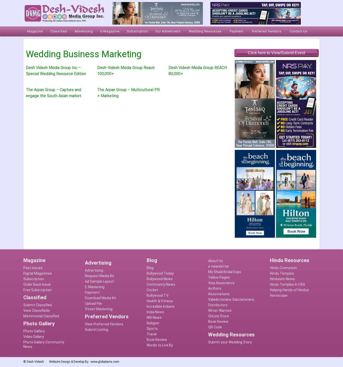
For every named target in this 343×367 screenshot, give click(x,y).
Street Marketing (98, 309)
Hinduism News (282, 279)
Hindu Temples (282, 273)
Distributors (217, 305)
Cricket (152, 290)
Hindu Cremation (283, 268)
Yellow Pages (219, 277)
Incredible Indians (161, 306)
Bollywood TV (157, 295)
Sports (152, 329)
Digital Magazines (37, 273)
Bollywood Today (160, 273)
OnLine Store (218, 316)
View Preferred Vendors (104, 324)
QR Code (215, 327)
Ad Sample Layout (99, 281)
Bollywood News (160, 279)
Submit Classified (37, 305)
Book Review (157, 340)
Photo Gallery (34, 331)
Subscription (33, 279)
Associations (219, 294)
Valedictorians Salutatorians (231, 299)
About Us (215, 261)
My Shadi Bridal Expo (224, 272)
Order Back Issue (37, 284)
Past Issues (33, 268)
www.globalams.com (105, 361)
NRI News (154, 318)
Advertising (94, 270)
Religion (153, 323)
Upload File (93, 303)
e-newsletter (218, 266)
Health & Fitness (160, 301)
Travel (152, 334)
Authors (214, 288)
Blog (150, 268)
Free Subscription (37, 290)
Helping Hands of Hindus (289, 290)
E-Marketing (94, 287)
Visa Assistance (221, 283)
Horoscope (279, 295)
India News (155, 312)
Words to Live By (160, 345)
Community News (161, 284)
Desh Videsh (35, 361)
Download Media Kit (100, 298)
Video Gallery (33, 337)
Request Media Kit (99, 276)
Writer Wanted (219, 311)
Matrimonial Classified (41, 316)
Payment (92, 292)
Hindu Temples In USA (287, 284)
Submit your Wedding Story (230, 342)
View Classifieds (36, 311)
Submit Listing (96, 330)
